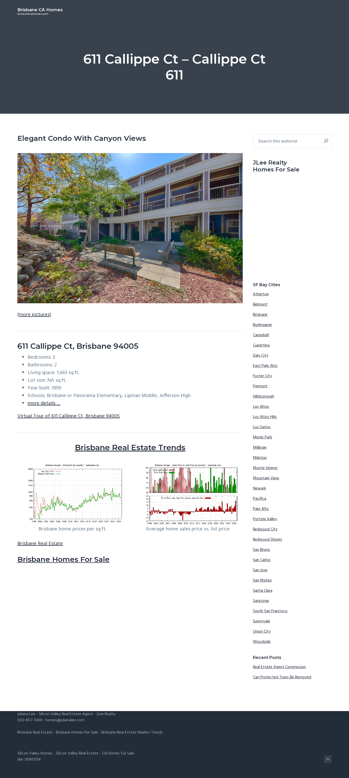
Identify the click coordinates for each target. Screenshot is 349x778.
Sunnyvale (261, 621)
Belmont (260, 304)
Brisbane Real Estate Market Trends (132, 732)
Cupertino (261, 345)
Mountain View (266, 478)
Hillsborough (263, 396)
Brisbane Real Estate (40, 544)
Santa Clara (262, 590)
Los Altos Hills (265, 417)
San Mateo (262, 580)
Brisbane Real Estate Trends (130, 447)
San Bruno (261, 550)
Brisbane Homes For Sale (63, 559)
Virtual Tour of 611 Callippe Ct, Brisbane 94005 (68, 416)
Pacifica (259, 498)
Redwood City (265, 529)
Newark (259, 488)
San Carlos (262, 560)
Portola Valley (265, 519)
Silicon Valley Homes (34, 753)
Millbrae (259, 447)
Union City (262, 631)
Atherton (261, 294)
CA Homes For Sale (118, 753)
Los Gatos (262, 427)
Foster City (262, 376)
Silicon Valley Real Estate (77, 753)
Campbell (261, 335)
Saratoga (261, 601)
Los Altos (261, 406)
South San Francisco (270, 611)
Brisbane (260, 314)
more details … (44, 403)
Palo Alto (261, 509)
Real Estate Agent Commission (279, 667)
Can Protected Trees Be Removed (282, 677)
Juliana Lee (26, 714)
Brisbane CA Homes (40, 9)
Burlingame (262, 325)
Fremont (260, 386)
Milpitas (260, 458)
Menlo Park (262, 437)
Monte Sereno (265, 468)
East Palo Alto (265, 366)
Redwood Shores (267, 539)
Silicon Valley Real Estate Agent (66, 714)
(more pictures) (34, 315)
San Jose (260, 570)
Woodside (262, 641)
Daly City (260, 355)
